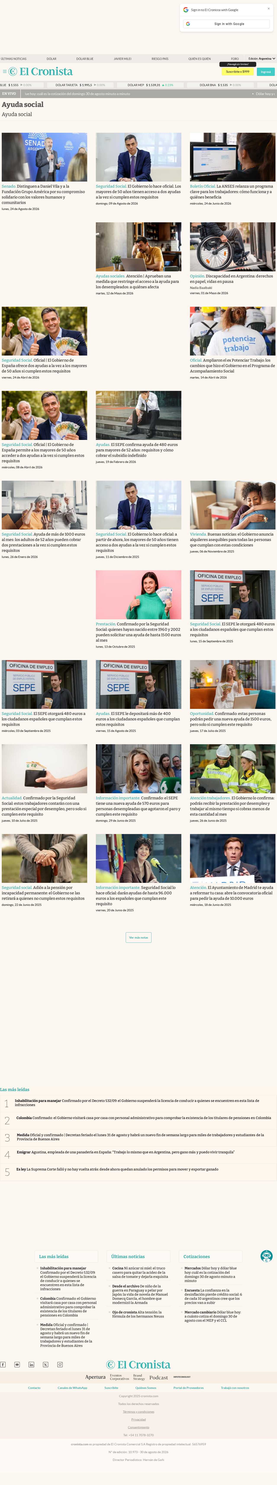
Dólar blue (84, 59)
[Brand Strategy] (139, 1377)
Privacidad (138, 1419)
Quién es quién (199, 59)
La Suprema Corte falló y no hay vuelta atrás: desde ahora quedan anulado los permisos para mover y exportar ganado (117, 1169)
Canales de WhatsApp (72, 1388)
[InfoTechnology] (182, 1377)
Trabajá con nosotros (235, 1388)
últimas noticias (13, 59)
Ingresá (266, 72)
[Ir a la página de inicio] (40, 72)
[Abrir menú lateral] (4, 71)
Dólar (51, 59)
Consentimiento (138, 1427)
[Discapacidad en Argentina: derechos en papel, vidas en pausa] (232, 246)
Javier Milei (122, 59)
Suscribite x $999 (237, 71)
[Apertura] (95, 1378)
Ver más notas (138, 937)
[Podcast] (159, 1377)
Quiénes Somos (145, 1388)
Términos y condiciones (138, 1411)
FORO (235, 59)
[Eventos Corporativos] (119, 1377)
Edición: (260, 58)
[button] (267, 1256)
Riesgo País (160, 59)
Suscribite (111, 1388)
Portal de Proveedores (189, 1388)
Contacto (34, 1388)
